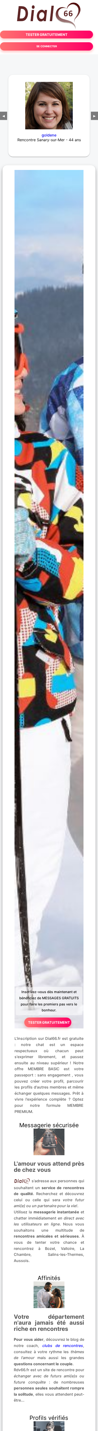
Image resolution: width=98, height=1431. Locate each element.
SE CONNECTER (46, 46)
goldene (49, 135)
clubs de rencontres (62, 1345)
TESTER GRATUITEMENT (47, 35)
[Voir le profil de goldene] (49, 102)
